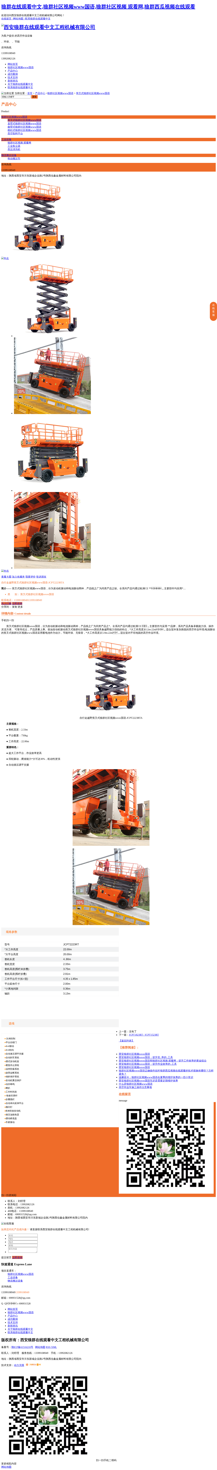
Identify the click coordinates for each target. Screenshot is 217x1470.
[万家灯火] (33, 1365)
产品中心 (13, 70)
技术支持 (13, 77)
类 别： (14, 594)
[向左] (5, 258)
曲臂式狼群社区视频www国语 (24, 126)
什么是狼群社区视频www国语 (136, 1084)
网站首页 (13, 64)
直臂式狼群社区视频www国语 (24, 123)
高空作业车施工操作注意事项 (135, 1087)
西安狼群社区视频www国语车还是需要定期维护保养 (148, 1080)
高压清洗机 (14, 149)
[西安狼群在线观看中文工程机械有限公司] (48, 27)
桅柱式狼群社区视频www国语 (24, 130)
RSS (48, 1347)
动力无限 (19, 1365)
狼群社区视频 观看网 (19, 142)
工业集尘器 (14, 146)
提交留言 (6, 1257)
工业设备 (6, 139)
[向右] (5, 570)
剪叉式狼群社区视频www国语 (93, 93)
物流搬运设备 (9, 155)
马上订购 (6, 603)
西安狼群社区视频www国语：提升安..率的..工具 (146, 1057)
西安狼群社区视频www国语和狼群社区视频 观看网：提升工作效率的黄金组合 (163, 1060)
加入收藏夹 (18, 576)
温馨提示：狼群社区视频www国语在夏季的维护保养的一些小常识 (156, 1077)
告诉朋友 (41, 576)
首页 (29, 93)
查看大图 (6, 576)
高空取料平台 (15, 133)
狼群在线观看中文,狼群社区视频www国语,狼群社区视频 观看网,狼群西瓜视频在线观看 (98, 7)
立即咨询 (17, 603)
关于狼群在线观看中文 (20, 84)
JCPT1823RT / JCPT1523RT (144, 1034)
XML (54, 1347)
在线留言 (125, 1094)
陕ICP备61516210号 (22, 1347)
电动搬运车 (14, 158)
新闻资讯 (13, 80)
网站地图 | (19, 18)
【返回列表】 (126, 1040)
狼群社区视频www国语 (21, 67)
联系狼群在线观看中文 (38, 18)
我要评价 (30, 576)
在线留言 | (7, 18)
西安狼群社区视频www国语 (134, 1054)
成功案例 (13, 74)
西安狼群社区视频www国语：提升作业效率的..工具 (148, 1064)
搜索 (34, 97)
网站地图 (40, 1347)
